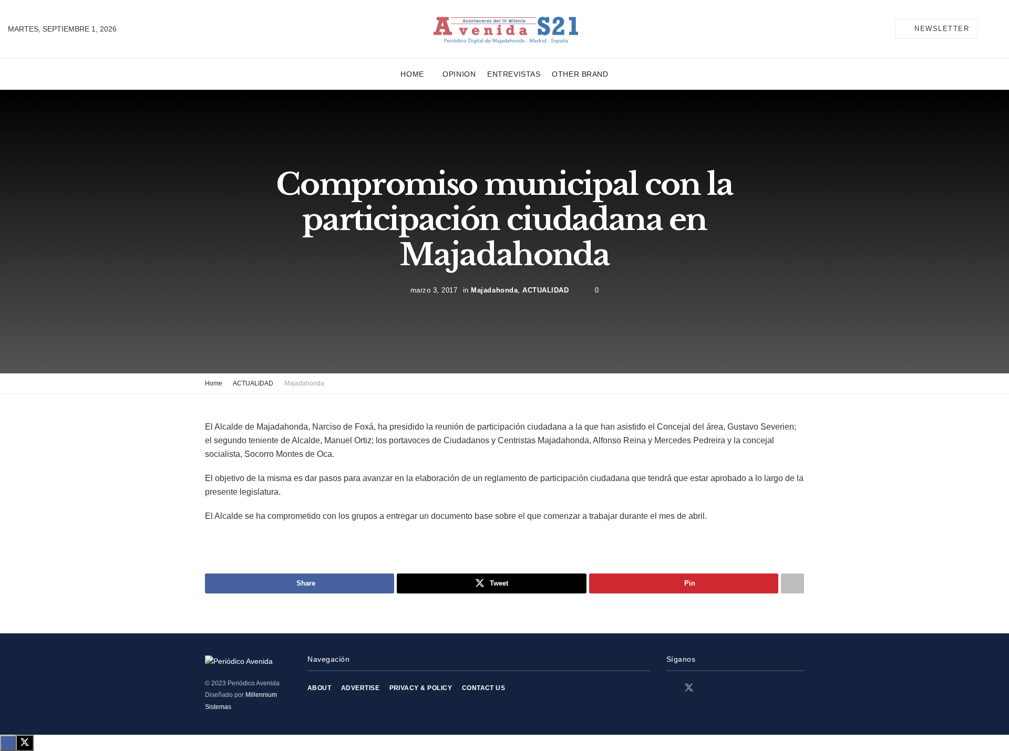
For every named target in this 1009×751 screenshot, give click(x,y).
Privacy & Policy (420, 688)
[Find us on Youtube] (725, 688)
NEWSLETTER (941, 29)
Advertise (360, 688)
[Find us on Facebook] (670, 688)
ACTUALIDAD (545, 290)
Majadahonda (494, 290)
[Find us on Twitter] (689, 688)
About (319, 688)
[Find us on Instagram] (708, 688)
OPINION (459, 74)
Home (412, 74)
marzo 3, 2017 (434, 290)
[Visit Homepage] (506, 29)
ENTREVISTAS (513, 74)
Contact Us (484, 688)
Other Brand (580, 74)
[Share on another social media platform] (792, 583)
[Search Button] (997, 29)
